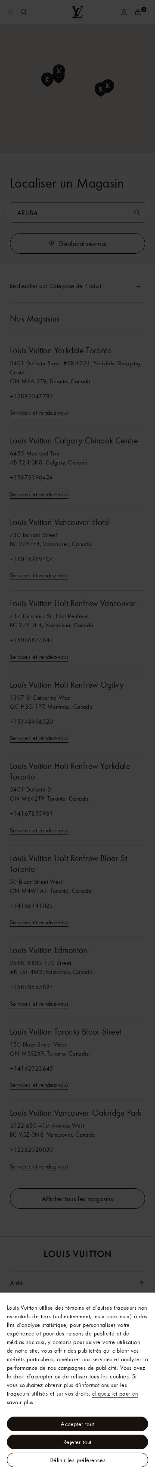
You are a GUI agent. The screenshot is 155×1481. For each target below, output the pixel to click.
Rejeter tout (77, 1442)
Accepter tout (77, 1424)
